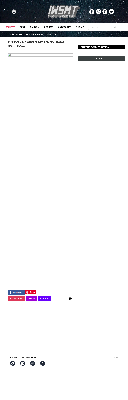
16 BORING (44, 299)
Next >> (51, 34)
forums (48, 27)
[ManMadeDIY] (22, 363)
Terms (21, 358)
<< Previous (15, 34)
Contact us (12, 358)
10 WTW (31, 299)
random (34, 27)
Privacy (34, 358)
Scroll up (101, 58)
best (22, 27)
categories (64, 27)
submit (80, 27)
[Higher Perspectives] (32, 363)
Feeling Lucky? (34, 34)
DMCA (27, 358)
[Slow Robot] (42, 363)
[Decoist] (12, 363)
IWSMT (10, 27)
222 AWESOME (17, 299)
